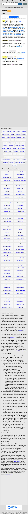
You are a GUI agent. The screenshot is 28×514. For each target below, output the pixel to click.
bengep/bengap (7, 211)
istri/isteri (20, 227)
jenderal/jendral (20, 238)
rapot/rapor (20, 282)
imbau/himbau (7, 260)
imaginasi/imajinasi (7, 258)
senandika (11, 157)
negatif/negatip (7, 299)
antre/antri (7, 191)
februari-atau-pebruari (20, 162)
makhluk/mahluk (7, 276)
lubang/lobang (7, 273)
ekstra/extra (20, 205)
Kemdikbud (12, 337)
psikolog (24, 131)
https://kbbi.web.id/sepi (14, 17)
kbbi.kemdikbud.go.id (22, 351)
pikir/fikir (20, 273)
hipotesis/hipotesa (7, 252)
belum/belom (7, 208)
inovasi (18, 159)
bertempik (9, 148)
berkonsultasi (7, 142)
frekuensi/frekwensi (7, 229)
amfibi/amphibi (7, 183)
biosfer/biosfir (20, 171)
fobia (4, 131)
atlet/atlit (7, 200)
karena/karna (20, 243)
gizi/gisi (7, 232)
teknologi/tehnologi (20, 304)
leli (12, 140)
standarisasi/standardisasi (20, 296)
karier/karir (20, 246)
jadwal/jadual (20, 232)
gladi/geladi (7, 235)
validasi (24, 148)
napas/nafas (7, 293)
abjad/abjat (7, 171)
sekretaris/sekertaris (20, 290)
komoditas (11, 145)
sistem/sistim (20, 293)
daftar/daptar (20, 183)
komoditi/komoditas (20, 255)
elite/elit (20, 208)
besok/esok (7, 214)
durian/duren (20, 197)
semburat (22, 151)
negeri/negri (7, 301)
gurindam (24, 159)
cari (17, 142)
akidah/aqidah (7, 180)
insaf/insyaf (20, 221)
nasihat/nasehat (7, 296)
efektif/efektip (20, 200)
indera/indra (20, 218)
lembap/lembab (7, 270)
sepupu (18, 131)
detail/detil (20, 191)
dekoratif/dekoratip (20, 186)
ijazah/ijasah (7, 255)
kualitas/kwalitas (7, 265)
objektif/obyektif (20, 268)
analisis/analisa (7, 188)
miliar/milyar (7, 287)
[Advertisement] (14, 81)
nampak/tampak (7, 290)
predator (19, 137)
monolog (22, 142)
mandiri (5, 151)
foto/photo (7, 227)
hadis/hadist (7, 241)
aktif (8, 140)
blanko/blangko (20, 174)
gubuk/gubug (7, 238)
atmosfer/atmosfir (7, 202)
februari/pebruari (7, 218)
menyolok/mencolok (7, 284)
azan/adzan (7, 205)
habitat (12, 134)
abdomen (9, 131)
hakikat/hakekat (7, 246)
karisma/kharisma (20, 249)
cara (15, 154)
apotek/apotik (7, 194)
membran (11, 162)
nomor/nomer (7, 304)
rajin (14, 159)
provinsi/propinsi (20, 279)
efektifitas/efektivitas (20, 202)
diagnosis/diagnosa (20, 194)
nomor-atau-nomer (7, 154)
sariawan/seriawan (20, 287)
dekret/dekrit (20, 188)
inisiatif (16, 157)
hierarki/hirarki (7, 249)
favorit (19, 148)
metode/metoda (7, 282)
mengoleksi (18, 134)
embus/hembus (20, 211)
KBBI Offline (17, 461)
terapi (8, 137)
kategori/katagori (20, 252)
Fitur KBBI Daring (21, 330)
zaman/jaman (20, 307)
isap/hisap (20, 224)
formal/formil (7, 224)
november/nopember (7, 307)
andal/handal (7, 186)
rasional (11, 151)
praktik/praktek (20, 276)
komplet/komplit (20, 258)
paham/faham (20, 270)
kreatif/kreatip (20, 260)
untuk (23, 154)
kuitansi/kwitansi (7, 268)
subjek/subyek (20, 299)
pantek (12, 142)
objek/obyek (20, 265)
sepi (9, 11)
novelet (14, 148)
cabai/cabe (20, 177)
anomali (24, 134)
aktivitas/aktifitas (7, 177)
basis (4, 140)
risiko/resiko (20, 284)
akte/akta (7, 174)
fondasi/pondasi (7, 221)
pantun (24, 137)
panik (3, 148)
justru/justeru (20, 241)
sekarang (5, 162)
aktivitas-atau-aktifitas (21, 140)
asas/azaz (7, 197)
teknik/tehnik (20, 301)
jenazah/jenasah (20, 235)
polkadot (16, 151)
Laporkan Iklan (9, 474)
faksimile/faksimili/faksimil (20, 214)
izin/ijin (20, 229)
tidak (19, 154)
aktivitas (14, 165)
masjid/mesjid (7, 279)
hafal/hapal (7, 243)
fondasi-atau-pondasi (19, 145)
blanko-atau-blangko (6, 159)
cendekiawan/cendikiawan (20, 180)
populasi (22, 157)
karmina (5, 145)
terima (5, 157)
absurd (3, 137)
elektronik (13, 137)
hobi (14, 131)
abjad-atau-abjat (5, 134)
